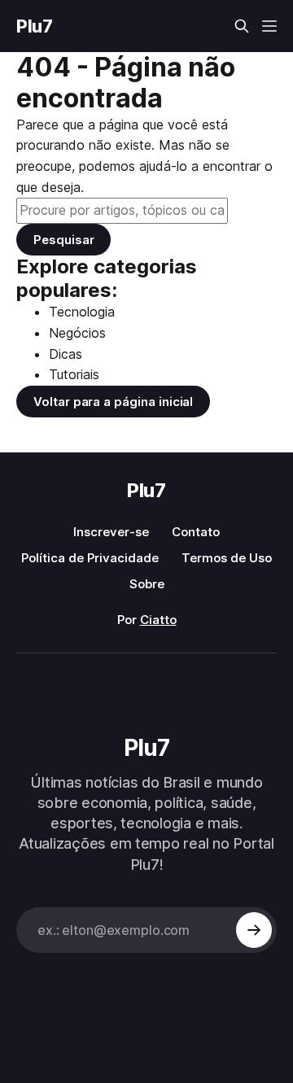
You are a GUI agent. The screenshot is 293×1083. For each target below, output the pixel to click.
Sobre (146, 584)
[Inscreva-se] (254, 930)
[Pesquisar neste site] (242, 26)
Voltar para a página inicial (113, 401)
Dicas (65, 354)
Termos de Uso (226, 558)
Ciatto (158, 619)
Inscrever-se (111, 531)
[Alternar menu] (269, 26)
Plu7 (34, 26)
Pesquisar (63, 239)
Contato (196, 531)
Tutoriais (74, 374)
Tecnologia (82, 312)
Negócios (77, 333)
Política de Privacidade (90, 558)
